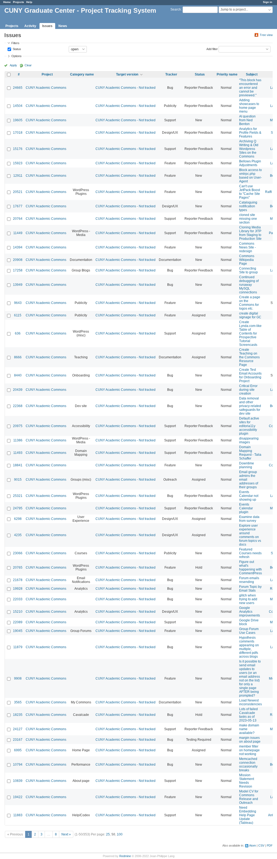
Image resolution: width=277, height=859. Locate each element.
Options (16, 56)
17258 (17, 270)
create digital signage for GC (250, 315)
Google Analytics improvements (249, 611)
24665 (17, 88)
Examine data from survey (249, 519)
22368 (17, 406)
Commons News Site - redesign (247, 247)
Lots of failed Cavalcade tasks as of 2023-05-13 (248, 714)
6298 (18, 519)
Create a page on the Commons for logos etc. (249, 302)
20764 (17, 219)
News (62, 26)
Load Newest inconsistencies (250, 702)
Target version (127, 74)
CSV (261, 845)
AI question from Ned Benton (247, 120)
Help (29, 2)
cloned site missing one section (248, 218)
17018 (17, 133)
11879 (17, 647)
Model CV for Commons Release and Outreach (248, 797)
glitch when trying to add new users (248, 599)
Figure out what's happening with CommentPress (250, 567)
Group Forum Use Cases (249, 631)
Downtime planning (246, 465)
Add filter (212, 48)
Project (47, 74)
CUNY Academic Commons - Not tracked (125, 88)
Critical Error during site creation (248, 389)
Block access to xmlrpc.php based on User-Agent (250, 175)
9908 (18, 678)
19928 (17, 589)
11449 (17, 233)
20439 (17, 390)
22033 (17, 599)
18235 (17, 715)
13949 (17, 285)
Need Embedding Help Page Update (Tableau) (247, 815)
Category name (82, 74)
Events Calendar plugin (246, 508)
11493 (17, 453)
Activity (30, 26)
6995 (18, 750)
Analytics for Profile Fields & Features (250, 132)
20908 (17, 260)
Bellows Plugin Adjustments (250, 163)
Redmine (125, 856)
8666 (18, 357)
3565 (18, 702)
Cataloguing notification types (248, 206)
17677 (17, 206)
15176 (17, 149)
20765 (17, 567)
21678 (17, 580)
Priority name (227, 74)
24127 (17, 729)
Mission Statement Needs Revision (246, 780)
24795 (17, 508)
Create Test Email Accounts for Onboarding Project (250, 375)
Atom (252, 845)
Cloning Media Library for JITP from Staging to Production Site (250, 233)
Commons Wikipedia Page (246, 259)
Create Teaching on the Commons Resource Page (249, 357)
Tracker (171, 74)
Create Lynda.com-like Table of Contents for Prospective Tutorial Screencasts (250, 333)
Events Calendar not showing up (248, 495)
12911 (17, 176)
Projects (18, 2)
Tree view (266, 35)
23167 (17, 740)
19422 (17, 797)
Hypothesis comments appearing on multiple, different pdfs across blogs (249, 647)
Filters (15, 43)
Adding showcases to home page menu (249, 105)
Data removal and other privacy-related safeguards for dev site (250, 405)
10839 (17, 781)
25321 (17, 496)
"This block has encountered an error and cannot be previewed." (250, 87)
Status (16, 48)
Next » (66, 834)
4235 (18, 535)
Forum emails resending (249, 580)
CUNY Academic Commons (46, 88)
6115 (17, 315)
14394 (17, 247)
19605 (17, 120)
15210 (17, 612)
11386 (17, 440)
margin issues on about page (249, 739)
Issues (47, 26)
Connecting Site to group (248, 270)
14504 (17, 106)
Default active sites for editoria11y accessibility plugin (249, 426)
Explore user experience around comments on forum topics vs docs (250, 535)
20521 (17, 192)
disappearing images (249, 440)
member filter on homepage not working (249, 750)
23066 (17, 553)
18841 (17, 465)
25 (108, 834)
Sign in (267, 2)
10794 (17, 764)
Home (7, 2)
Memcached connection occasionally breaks (248, 764)
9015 (18, 479)
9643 (18, 303)
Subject (252, 74)
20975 (17, 426)
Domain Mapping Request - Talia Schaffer (250, 452)
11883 (17, 815)
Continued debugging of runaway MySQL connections (249, 284)
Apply (13, 65)
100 (120, 834)
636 (18, 333)
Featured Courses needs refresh (250, 553)
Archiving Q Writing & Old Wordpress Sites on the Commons (248, 148)
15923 (17, 163)
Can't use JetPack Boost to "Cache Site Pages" (249, 191)
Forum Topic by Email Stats (250, 588)
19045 (17, 631)
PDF (270, 845)
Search (175, 9)
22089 (17, 622)
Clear (28, 65)
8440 (18, 375)
